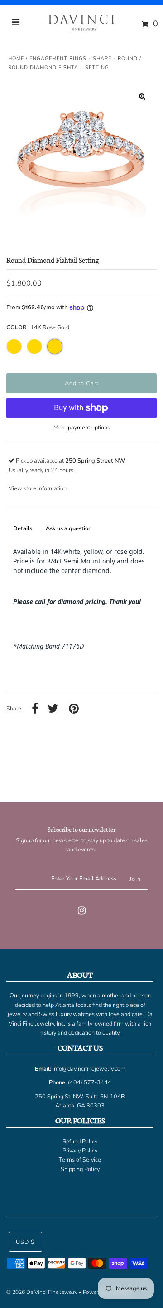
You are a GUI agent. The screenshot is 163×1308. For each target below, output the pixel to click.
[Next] (142, 157)
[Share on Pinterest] (74, 709)
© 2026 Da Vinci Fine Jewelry (41, 1292)
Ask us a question (68, 528)
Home (16, 58)
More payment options (81, 427)
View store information (38, 488)
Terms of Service (80, 1160)
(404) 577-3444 (89, 1082)
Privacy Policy (79, 1151)
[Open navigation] (16, 24)
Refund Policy (79, 1141)
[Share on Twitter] (53, 709)
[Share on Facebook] (35, 709)
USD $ (25, 1242)
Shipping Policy (80, 1169)
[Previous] (21, 157)
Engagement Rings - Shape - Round (83, 58)
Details (22, 528)
